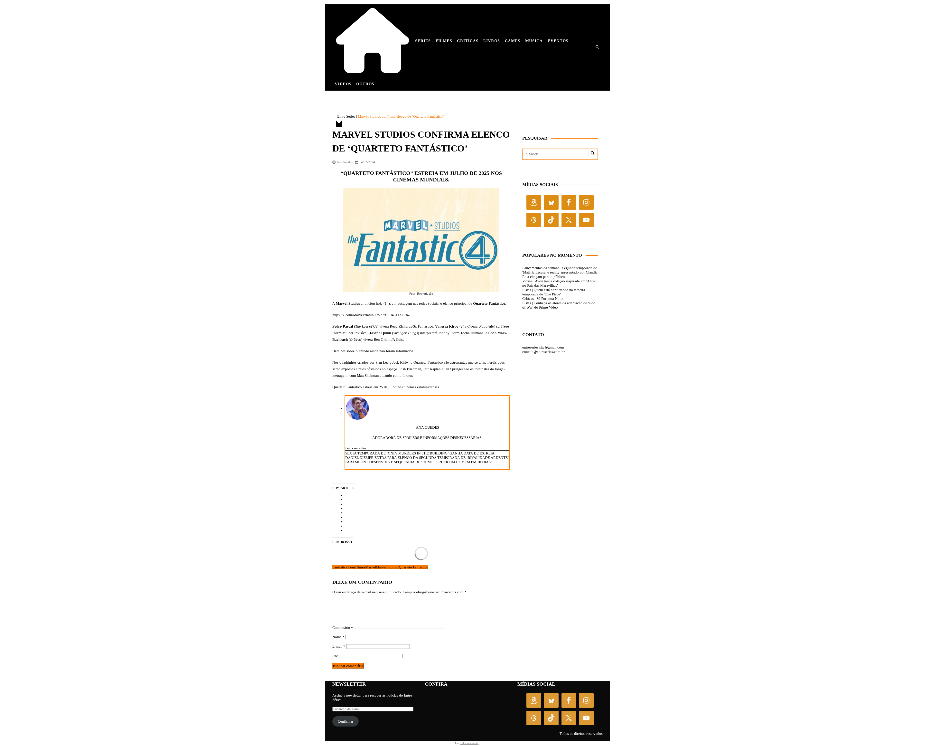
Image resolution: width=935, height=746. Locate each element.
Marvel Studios (387, 567)
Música (534, 41)
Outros (365, 84)
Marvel (370, 567)
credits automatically (469, 743)
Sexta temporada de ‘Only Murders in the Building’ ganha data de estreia (420, 453)
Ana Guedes (345, 162)
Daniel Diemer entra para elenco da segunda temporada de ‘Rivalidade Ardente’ (427, 458)
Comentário (342, 628)
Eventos (558, 41)
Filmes (444, 41)
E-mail (338, 646)
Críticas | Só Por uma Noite (542, 299)
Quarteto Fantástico (413, 567)
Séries (423, 41)
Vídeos (343, 84)
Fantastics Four (343, 567)
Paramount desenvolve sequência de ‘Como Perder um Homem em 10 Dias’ (418, 462)
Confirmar (345, 721)
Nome (338, 637)
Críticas (467, 41)
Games (512, 41)
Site (335, 656)
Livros (491, 41)
